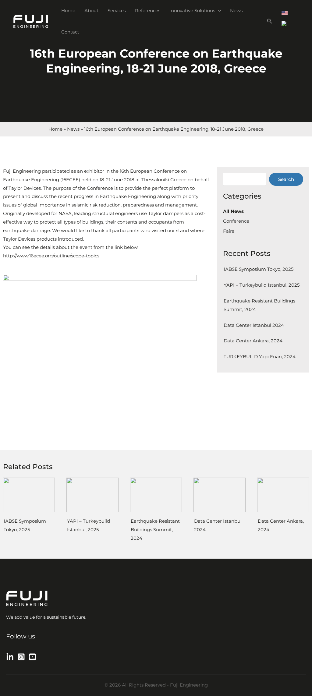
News (73, 129)
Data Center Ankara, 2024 (253, 341)
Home (55, 129)
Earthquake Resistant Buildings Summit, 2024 (155, 529)
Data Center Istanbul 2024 (254, 325)
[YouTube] (32, 657)
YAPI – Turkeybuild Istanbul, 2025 (262, 285)
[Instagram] (21, 657)
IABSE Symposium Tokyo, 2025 (258, 269)
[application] (218, 10)
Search (286, 179)
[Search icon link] (269, 22)
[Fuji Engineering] (31, 21)
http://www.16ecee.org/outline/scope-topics (51, 256)
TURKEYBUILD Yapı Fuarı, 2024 (260, 356)
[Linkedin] (10, 657)
